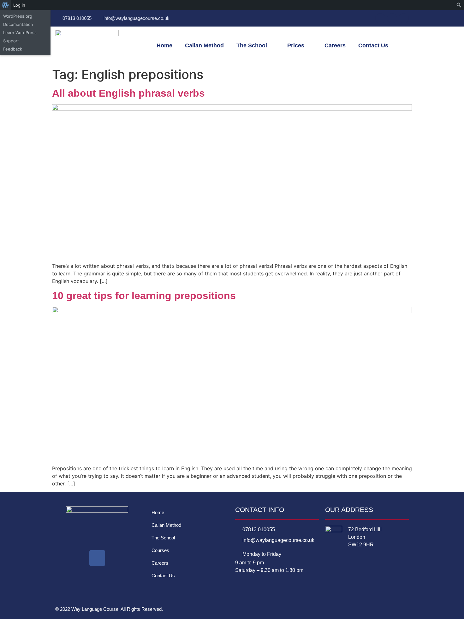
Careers (335, 45)
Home (164, 45)
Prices (295, 45)
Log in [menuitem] (19, 5)
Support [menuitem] (11, 40)
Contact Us (373, 45)
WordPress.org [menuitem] (17, 16)
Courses (160, 550)
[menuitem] (5, 5)
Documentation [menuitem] (18, 24)
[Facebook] (380, 18)
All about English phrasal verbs (128, 93)
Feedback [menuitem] (12, 48)
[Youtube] (392, 18)
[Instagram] (404, 18)
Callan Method (204, 45)
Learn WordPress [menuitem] (20, 32)
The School (251, 45)
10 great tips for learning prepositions (144, 295)
